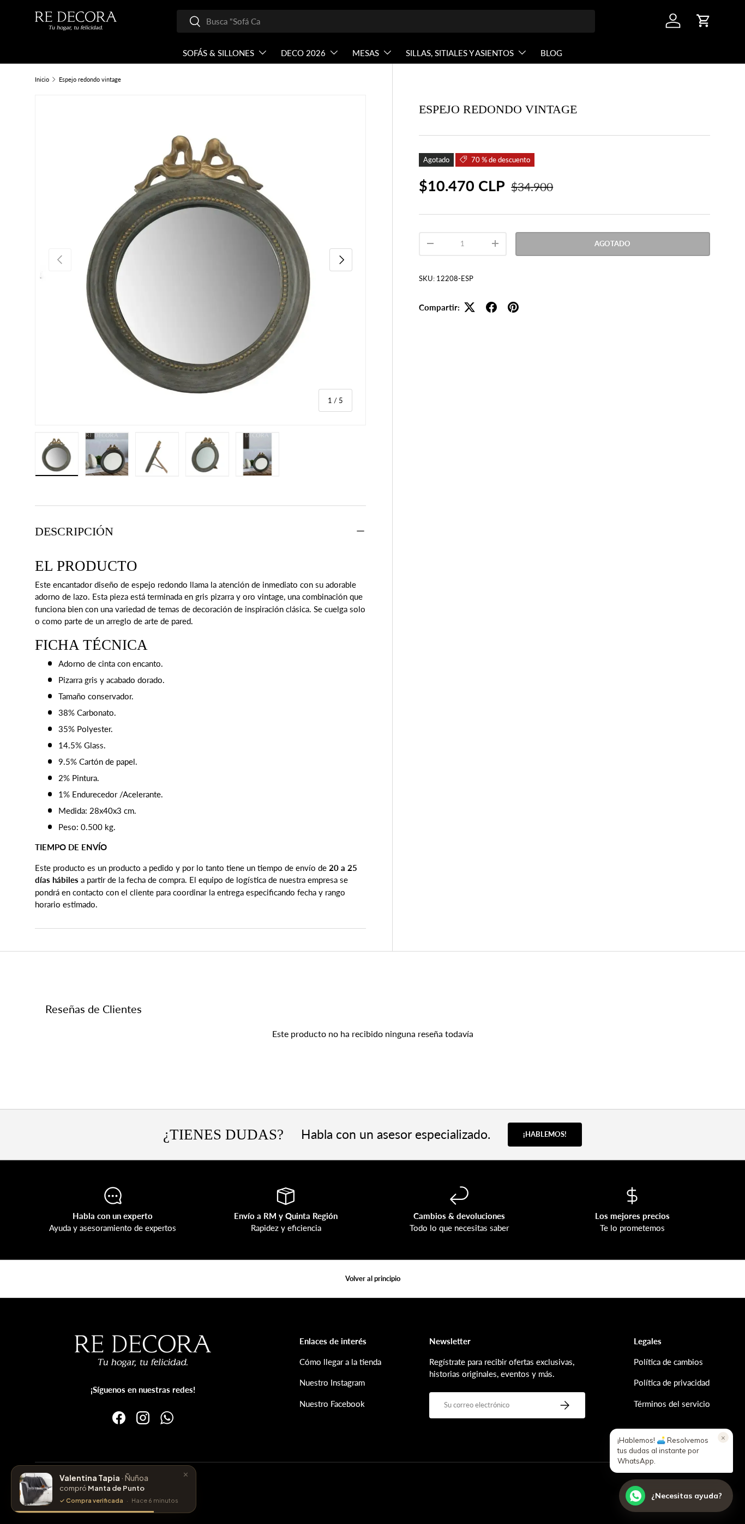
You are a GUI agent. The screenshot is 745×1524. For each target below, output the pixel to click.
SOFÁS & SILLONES (218, 53)
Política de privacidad (672, 1382)
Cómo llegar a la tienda (340, 1362)
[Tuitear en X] (469, 307)
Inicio (42, 79)
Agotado (612, 243)
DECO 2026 (303, 53)
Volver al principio (372, 1278)
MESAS (365, 53)
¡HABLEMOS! (545, 1134)
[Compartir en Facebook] (491, 307)
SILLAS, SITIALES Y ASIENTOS (460, 53)
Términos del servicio (672, 1404)
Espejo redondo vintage (90, 79)
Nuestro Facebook (332, 1404)
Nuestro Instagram (332, 1382)
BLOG (551, 53)
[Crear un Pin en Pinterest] (513, 307)
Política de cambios (668, 1362)
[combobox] (386, 21)
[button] (704, 21)
